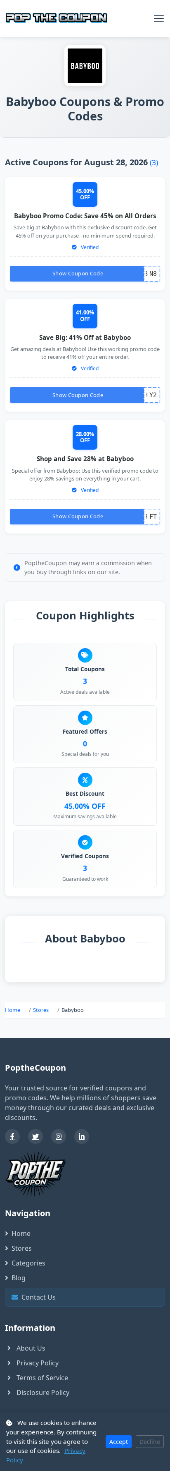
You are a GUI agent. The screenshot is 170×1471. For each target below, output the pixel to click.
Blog (19, 1277)
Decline (149, 1442)
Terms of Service (42, 1377)
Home (12, 1010)
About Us (31, 1348)
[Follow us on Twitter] (35, 1136)
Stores (41, 1010)
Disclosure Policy (43, 1392)
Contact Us (87, 1297)
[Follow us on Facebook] (12, 1136)
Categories (28, 1263)
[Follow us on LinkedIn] (81, 1136)
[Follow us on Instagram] (58, 1136)
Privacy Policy (38, 1362)
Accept (118, 1442)
